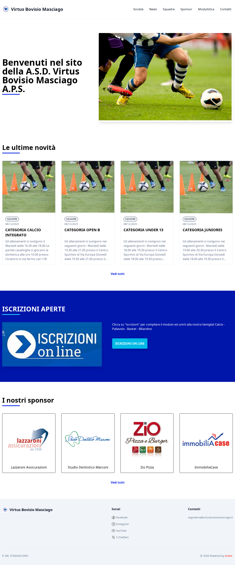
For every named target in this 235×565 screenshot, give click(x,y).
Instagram (122, 524)
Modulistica (206, 9)
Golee (228, 555)
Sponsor (186, 9)
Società (138, 9)
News (153, 9)
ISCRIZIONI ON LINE (129, 343)
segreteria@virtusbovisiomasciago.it (210, 517)
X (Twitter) (122, 537)
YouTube (121, 530)
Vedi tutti (117, 274)
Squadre (169, 9)
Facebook (121, 517)
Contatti (225, 9)
